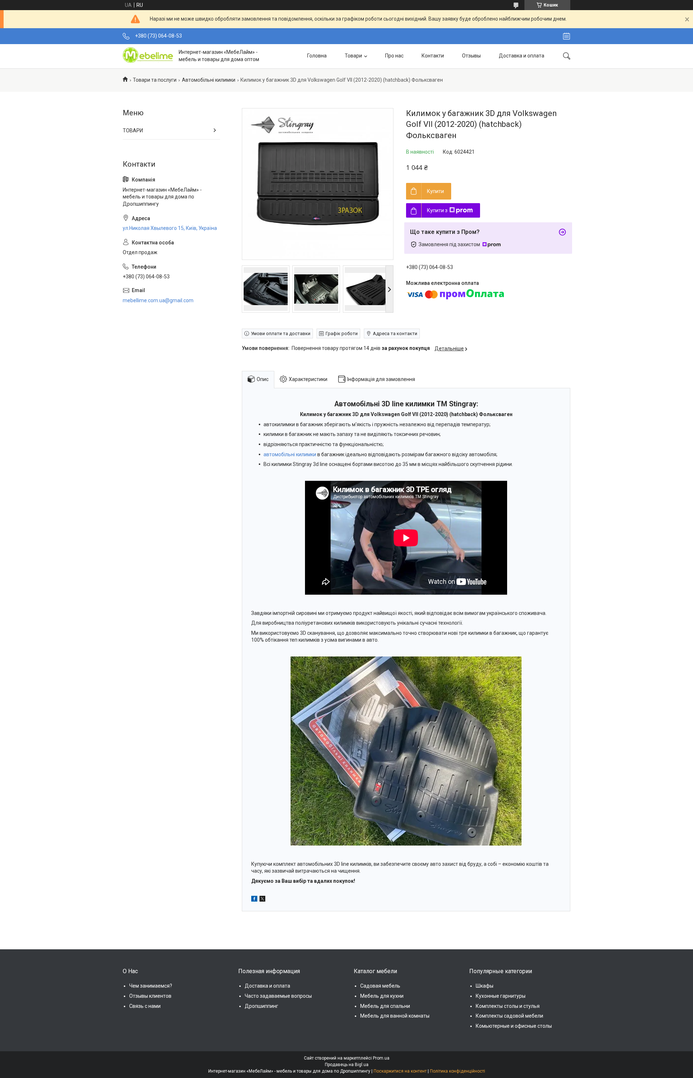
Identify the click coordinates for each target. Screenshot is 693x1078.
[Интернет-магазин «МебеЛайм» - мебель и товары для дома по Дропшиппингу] (148, 56)
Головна (317, 56)
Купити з (437, 210)
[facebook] (254, 900)
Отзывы (471, 56)
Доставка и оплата (521, 56)
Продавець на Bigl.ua (347, 1064)
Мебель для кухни (382, 996)
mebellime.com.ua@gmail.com (158, 300)
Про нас (394, 56)
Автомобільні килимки (208, 80)
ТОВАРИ (133, 130)
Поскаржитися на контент (400, 1071)
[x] (262, 900)
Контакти (433, 56)
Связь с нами (145, 1006)
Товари (353, 56)
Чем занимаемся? (150, 986)
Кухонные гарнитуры (501, 996)
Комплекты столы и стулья (508, 1006)
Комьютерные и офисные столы (514, 1026)
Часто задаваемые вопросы (278, 996)
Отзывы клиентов (150, 996)
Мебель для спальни (385, 1006)
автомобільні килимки (289, 454)
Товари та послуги (154, 80)
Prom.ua (381, 1058)
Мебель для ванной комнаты (395, 1016)
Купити (435, 191)
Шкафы (484, 986)
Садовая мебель (380, 986)
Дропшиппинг (261, 1006)
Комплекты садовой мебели (509, 1016)
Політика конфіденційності (457, 1071)
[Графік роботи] (566, 36)
